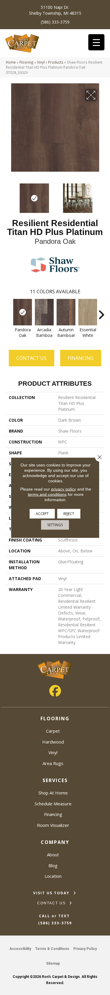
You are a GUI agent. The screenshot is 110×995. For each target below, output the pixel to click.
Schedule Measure (53, 804)
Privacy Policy (85, 949)
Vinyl (41, 62)
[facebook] (55, 691)
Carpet (53, 731)
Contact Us (31, 358)
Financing (53, 814)
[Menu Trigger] (96, 42)
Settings (55, 524)
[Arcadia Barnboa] (44, 312)
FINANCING (81, 358)
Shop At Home (53, 793)
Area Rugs (53, 763)
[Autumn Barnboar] (66, 312)
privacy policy (63, 488)
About (53, 854)
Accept (42, 513)
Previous (9, 195)
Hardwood (53, 742)
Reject (68, 513)
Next (101, 195)
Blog (52, 865)
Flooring (26, 62)
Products (55, 62)
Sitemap (53, 963)
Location (53, 876)
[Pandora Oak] (22, 312)
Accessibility (20, 949)
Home (11, 62)
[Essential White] (88, 312)
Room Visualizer (53, 825)
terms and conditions (47, 494)
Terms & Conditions (52, 949)
